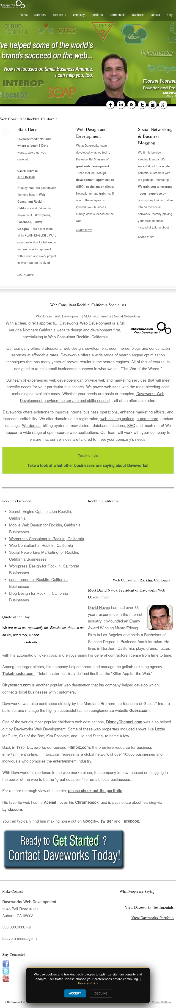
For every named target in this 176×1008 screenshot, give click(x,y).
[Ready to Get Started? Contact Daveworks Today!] (88, 849)
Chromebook (87, 802)
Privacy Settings (161, 1002)
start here (40, 14)
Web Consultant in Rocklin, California (41, 545)
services (59, 14)
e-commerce (147, 418)
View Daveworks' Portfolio (152, 917)
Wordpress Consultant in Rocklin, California (46, 538)
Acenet (50, 802)
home (24, 14)
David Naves (99, 607)
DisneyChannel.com (124, 721)
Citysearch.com (16, 685)
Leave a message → (20, 938)
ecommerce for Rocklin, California (38, 579)
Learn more (25, 274)
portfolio (97, 14)
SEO (131, 425)
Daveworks (12, 412)
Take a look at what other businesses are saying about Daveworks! (88, 465)
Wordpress (31, 425)
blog (170, 14)
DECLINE (100, 993)
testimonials (117, 14)
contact (155, 14)
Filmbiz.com (78, 747)
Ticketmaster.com (18, 673)
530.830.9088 (26, 177)
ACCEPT (75, 993)
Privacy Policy (88, 983)
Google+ (90, 821)
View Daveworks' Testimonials (149, 907)
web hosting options (117, 418)
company (79, 14)
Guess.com (139, 710)
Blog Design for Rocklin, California (38, 593)
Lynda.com (12, 809)
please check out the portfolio (95, 790)
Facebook (130, 821)
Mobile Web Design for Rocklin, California (44, 525)
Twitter (106, 821)
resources (138, 14)
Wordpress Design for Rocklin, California (44, 566)
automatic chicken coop (36, 655)
